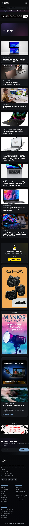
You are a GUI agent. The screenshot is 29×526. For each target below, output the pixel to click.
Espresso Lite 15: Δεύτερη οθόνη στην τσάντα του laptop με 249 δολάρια (14, 60)
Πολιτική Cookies (19, 501)
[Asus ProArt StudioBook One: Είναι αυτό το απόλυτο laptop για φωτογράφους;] (14, 196)
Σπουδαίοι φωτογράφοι (19, 8)
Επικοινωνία (6, 471)
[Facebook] (2, 479)
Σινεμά (3, 493)
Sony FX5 (10, 8)
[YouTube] (9, 479)
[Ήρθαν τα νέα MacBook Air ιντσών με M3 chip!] (14, 95)
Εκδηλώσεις (4, 497)
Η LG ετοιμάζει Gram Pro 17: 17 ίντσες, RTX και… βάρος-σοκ (12, 83)
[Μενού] (26, 3)
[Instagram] (5, 479)
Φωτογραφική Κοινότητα (7, 511)
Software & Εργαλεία (6, 513)
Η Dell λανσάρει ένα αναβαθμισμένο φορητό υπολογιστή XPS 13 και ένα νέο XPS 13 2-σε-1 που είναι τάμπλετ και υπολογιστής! (14, 157)
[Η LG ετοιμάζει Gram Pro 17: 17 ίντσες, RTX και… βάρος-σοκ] (14, 72)
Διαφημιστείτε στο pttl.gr (20, 492)
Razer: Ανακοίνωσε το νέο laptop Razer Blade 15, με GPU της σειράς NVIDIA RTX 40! (13, 131)
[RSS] (15, 479)
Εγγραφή (23, 450)
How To (3, 487)
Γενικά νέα (4, 499)
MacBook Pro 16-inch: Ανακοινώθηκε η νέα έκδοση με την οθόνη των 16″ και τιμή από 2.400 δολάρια (14, 183)
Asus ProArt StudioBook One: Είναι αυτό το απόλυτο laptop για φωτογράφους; (14, 208)
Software (3, 495)
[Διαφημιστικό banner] (14, 17)
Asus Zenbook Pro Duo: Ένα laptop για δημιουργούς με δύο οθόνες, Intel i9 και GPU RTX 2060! (14, 234)
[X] (12, 479)
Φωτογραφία (4, 489)
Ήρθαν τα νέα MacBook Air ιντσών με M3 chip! (14, 107)
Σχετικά (17, 489)
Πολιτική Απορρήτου (20, 499)
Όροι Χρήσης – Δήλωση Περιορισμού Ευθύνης (21, 496)
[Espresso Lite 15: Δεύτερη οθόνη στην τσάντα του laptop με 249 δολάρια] (14, 48)
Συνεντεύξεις (4, 501)
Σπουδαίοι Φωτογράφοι (7, 509)
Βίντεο (3, 491)
